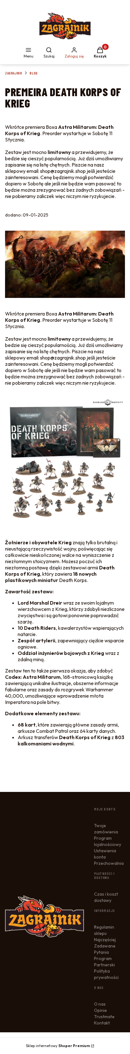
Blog (34, 73)
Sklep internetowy (58, 1045)
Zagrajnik (13, 73)
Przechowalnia (109, 863)
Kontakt (102, 1023)
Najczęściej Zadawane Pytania (105, 946)
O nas (100, 1004)
